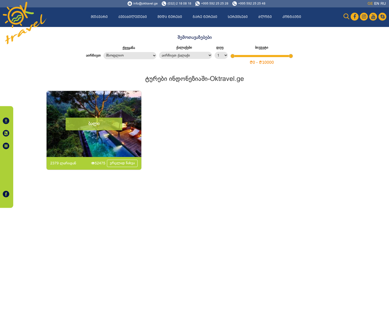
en (376, 4)
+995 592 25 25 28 (214, 3)
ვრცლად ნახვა (122, 163)
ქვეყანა (129, 48)
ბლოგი (265, 17)
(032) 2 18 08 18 (179, 3)
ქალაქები (184, 47)
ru (383, 4)
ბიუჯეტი (261, 47)
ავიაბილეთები (132, 17)
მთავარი (99, 17)
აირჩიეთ (93, 55)
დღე (220, 47)
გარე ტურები (205, 17)
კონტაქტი (291, 17)
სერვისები (238, 17)
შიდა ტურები (169, 17)
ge (370, 4)
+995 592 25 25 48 (251, 3)
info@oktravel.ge (145, 3)
